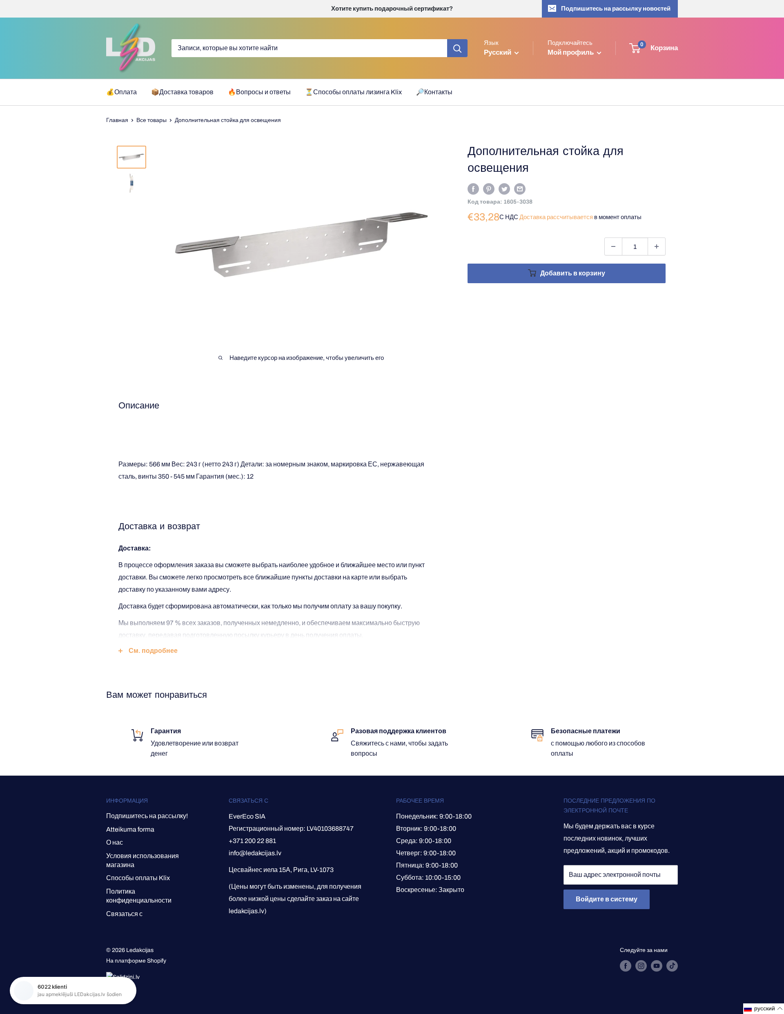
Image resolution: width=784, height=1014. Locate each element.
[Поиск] (457, 48)
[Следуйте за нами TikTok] (672, 966)
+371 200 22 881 (252, 840)
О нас (114, 842)
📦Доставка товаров (182, 92)
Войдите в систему (606, 899)
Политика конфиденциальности (139, 896)
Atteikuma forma (130, 829)
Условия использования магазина (142, 860)
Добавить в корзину (572, 273)
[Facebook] (473, 188)
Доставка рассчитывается (556, 217)
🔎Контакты (434, 92)
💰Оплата (121, 92)
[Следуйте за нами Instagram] (641, 966)
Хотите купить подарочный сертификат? (392, 8)
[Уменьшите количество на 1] (613, 246)
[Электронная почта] (520, 188)
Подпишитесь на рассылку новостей (615, 8)
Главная (117, 120)
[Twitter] (504, 188)
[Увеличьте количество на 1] (656, 246)
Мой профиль (571, 52)
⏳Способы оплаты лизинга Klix (353, 92)
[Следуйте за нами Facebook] (625, 966)
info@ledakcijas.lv (255, 853)
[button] (763, 1008)
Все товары (151, 120)
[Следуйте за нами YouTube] (656, 966)
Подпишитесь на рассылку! (147, 815)
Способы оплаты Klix (138, 877)
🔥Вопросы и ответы (259, 92)
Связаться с (124, 913)
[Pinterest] (488, 188)
